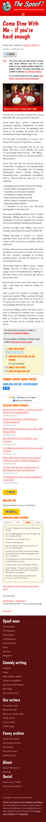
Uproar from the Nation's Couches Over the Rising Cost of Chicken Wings (22, 411)
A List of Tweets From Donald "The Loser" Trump (23, 529)
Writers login (8, 726)
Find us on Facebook (12, 786)
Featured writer (10, 710)
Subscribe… (11, 511)
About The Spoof (10, 768)
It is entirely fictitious (33, 72)
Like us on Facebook (23, 400)
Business (7, 651)
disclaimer (23, 814)
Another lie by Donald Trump (18, 539)
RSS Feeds (7, 689)
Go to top (7, 611)
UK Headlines (9, 631)
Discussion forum (11, 693)
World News (8, 635)
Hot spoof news (10, 751)
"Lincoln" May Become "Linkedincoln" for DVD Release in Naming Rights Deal (21, 468)
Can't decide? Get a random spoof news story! (21, 587)
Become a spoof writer (13, 714)
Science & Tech (10, 643)
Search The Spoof (11, 739)
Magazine (7, 656)
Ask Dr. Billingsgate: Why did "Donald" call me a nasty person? (23, 535)
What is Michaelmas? (14, 542)
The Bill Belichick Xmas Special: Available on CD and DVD (23, 478)
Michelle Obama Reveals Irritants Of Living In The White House (21, 577)
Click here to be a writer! (21, 342)
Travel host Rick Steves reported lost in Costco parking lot (20, 420)
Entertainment (30, 383)
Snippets (7, 668)
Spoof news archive (12, 743)
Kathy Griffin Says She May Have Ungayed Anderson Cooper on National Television (22, 459)
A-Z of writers (9, 722)
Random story (9, 755)
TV (7, 388)
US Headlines (9, 627)
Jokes (5, 672)
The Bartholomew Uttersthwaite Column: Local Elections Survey (23, 560)
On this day (8, 747)
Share (11, 54)
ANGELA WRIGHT (31, 45)
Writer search (9, 718)
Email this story (17, 367)
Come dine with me (12, 383)
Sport (5, 647)
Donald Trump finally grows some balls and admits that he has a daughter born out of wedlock (22, 553)
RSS (13, 398)
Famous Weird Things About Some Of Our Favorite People (21, 547)
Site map (7, 772)
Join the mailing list (19, 371)
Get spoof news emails (13, 685)
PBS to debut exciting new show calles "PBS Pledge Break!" (23, 430)
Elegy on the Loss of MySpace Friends (22, 565)
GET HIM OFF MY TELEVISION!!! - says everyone (20, 440)
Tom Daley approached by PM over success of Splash (23, 449)
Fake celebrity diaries (12, 676)
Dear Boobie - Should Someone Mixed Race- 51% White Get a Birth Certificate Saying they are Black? (22, 570)
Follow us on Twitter (28, 398)
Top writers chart (10, 705)
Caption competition (12, 680)
